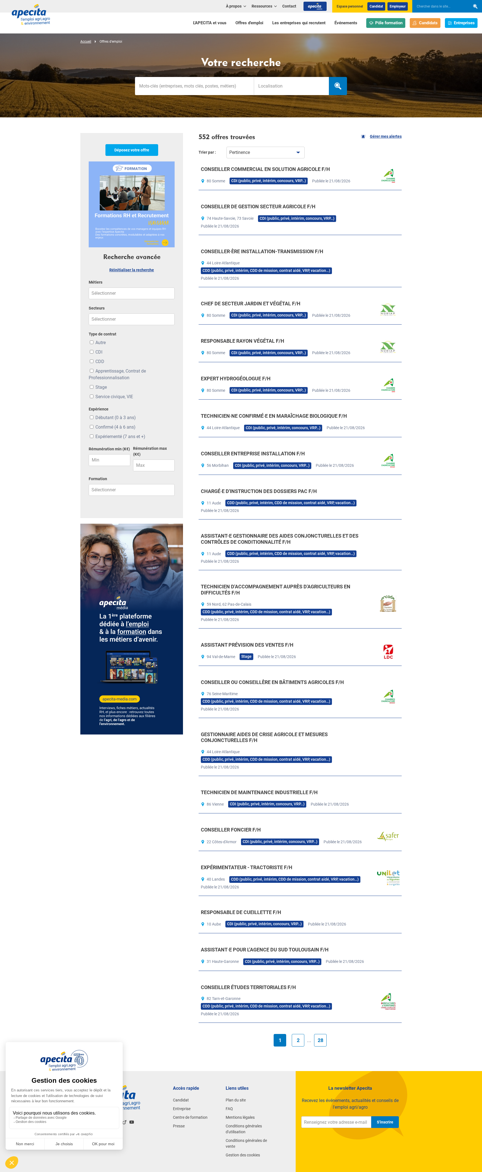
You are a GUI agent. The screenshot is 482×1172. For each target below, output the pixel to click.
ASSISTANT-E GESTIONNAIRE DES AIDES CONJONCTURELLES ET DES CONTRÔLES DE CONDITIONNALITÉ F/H (279, 539)
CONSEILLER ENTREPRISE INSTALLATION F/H (253, 453)
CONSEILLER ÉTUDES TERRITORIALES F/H (248, 987)
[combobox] (291, 86)
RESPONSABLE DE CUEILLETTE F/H (241, 912)
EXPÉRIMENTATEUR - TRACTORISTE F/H (246, 867)
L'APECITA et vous (209, 22)
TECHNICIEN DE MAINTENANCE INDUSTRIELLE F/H (259, 792)
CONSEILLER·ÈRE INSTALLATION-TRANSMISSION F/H (262, 251)
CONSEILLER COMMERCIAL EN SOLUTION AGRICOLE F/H (265, 169)
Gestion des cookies (243, 1155)
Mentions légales (240, 1117)
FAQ (229, 1108)
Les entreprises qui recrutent (299, 22)
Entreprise (182, 1108)
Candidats (428, 22)
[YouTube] (131, 1122)
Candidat (376, 6)
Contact (289, 6)
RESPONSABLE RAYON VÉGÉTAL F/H (242, 341)
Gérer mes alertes (386, 136)
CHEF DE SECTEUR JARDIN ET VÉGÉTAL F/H (250, 303)
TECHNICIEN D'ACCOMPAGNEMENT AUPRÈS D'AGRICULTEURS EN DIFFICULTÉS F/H (275, 590)
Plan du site (236, 1100)
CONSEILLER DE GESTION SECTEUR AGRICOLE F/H (258, 206)
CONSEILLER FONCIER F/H (231, 830)
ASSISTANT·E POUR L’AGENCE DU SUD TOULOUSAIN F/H (265, 950)
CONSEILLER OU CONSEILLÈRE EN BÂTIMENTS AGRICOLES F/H (272, 682)
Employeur (398, 6)
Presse (179, 1126)
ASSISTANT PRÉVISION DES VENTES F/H (247, 645)
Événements (345, 22)
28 (320, 1040)
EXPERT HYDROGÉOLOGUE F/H (236, 378)
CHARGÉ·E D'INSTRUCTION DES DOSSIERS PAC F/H (259, 491)
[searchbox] (438, 6)
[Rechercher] (475, 6)
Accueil (85, 42)
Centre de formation (190, 1117)
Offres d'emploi (249, 22)
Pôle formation (389, 22)
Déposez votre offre (131, 150)
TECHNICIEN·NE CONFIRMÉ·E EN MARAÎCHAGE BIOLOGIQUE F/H (274, 416)
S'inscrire (385, 1122)
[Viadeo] (124, 1122)
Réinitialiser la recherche (131, 270)
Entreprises (464, 22)
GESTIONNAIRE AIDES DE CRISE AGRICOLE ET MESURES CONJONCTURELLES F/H (264, 737)
